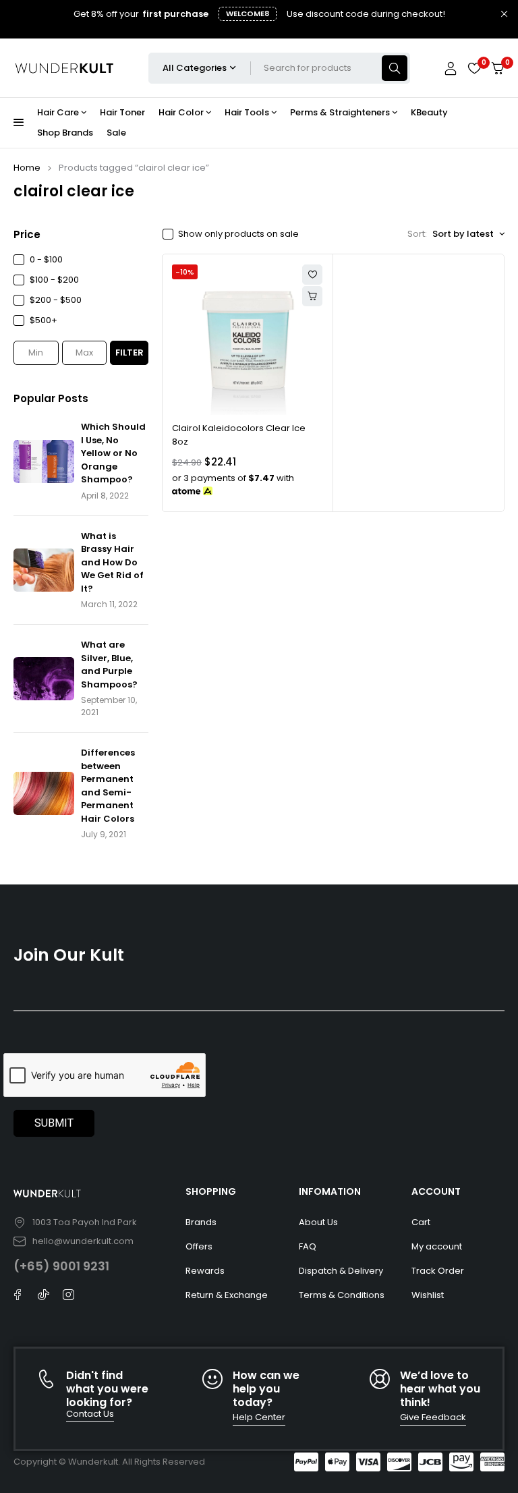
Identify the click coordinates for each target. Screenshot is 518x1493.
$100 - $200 (54, 279)
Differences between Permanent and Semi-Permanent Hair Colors (108, 785)
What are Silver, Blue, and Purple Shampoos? (109, 664)
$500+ (43, 320)
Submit (54, 1123)
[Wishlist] (474, 68)
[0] (498, 68)
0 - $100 (46, 259)
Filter (129, 352)
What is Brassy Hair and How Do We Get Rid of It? (112, 562)
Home (26, 167)
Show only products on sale (238, 234)
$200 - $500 (56, 299)
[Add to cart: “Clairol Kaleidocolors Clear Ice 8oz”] (312, 296)
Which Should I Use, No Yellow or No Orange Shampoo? (113, 453)
